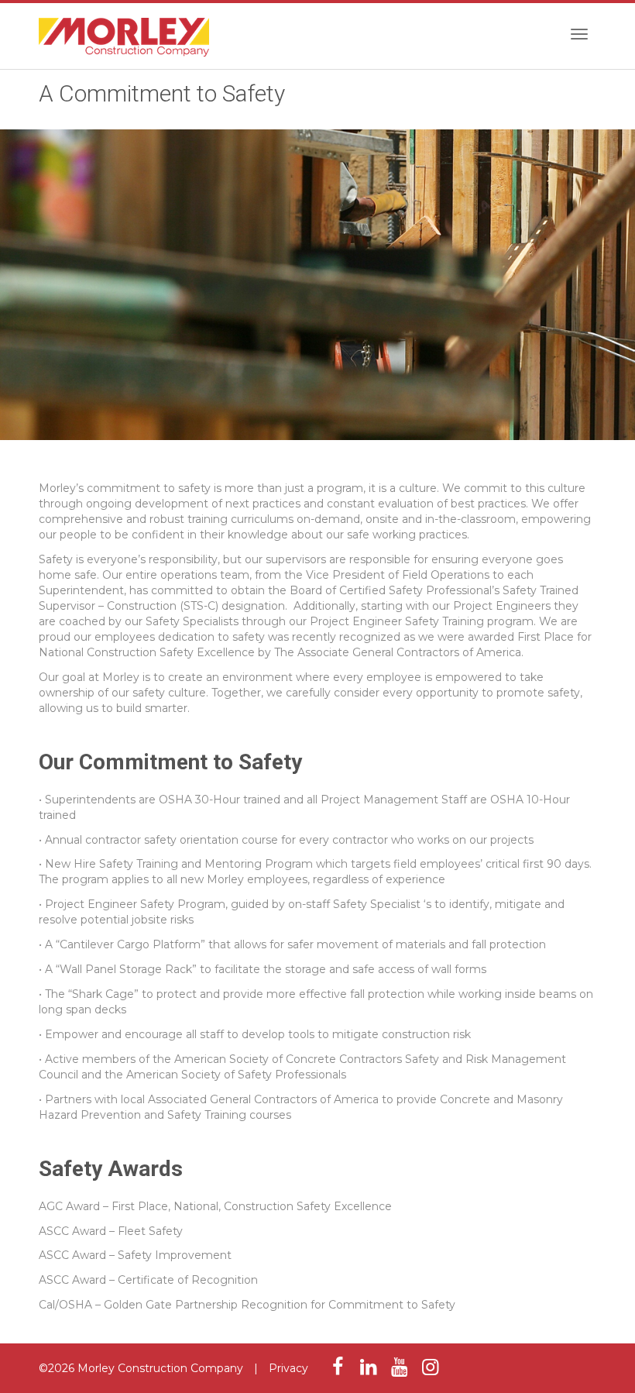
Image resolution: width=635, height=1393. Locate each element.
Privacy (288, 1368)
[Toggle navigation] (579, 34)
